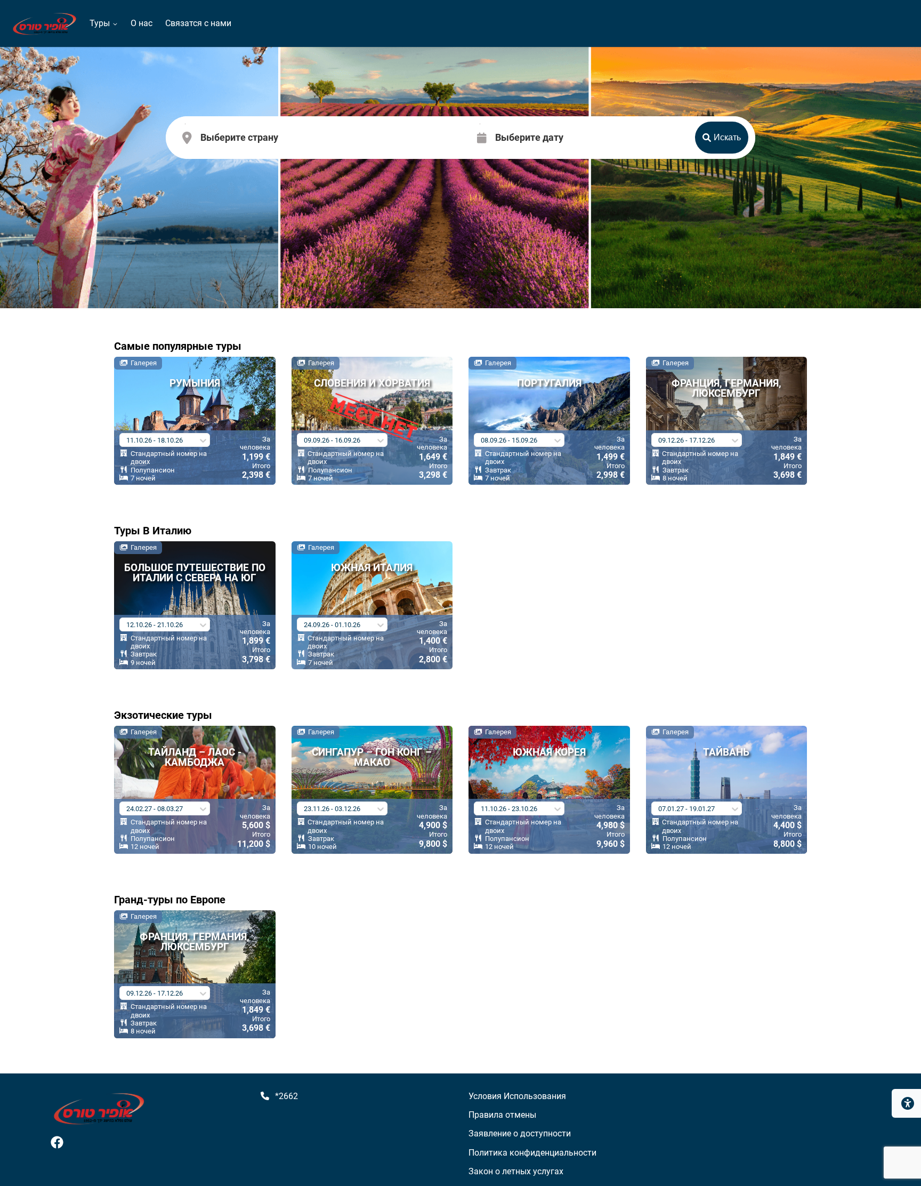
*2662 (286, 1096)
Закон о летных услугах (515, 1171)
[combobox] (201, 138)
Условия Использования (517, 1096)
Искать (727, 137)
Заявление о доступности (519, 1133)
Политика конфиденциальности (532, 1153)
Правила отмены (502, 1115)
